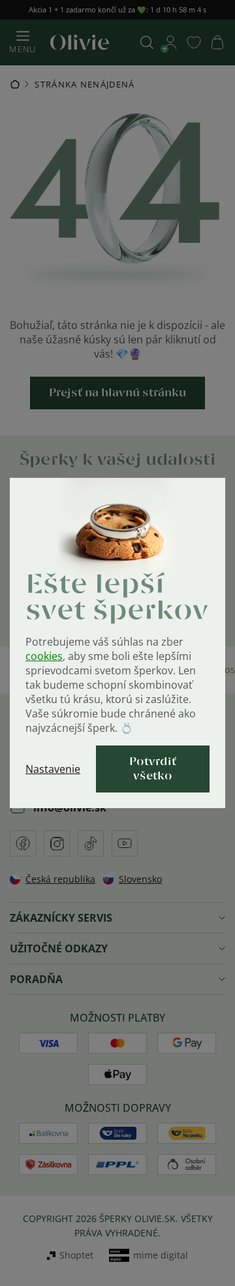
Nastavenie (52, 769)
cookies (44, 656)
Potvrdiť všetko (152, 769)
